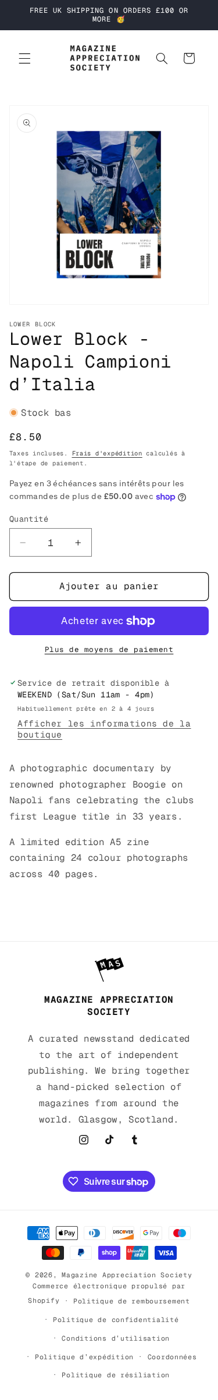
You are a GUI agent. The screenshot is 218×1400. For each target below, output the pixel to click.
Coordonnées (172, 1356)
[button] (24, 58)
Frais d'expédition (107, 453)
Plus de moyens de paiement (109, 649)
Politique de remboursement (131, 1300)
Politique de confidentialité (116, 1319)
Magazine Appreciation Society (127, 1274)
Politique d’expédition (84, 1356)
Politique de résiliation (116, 1374)
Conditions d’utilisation (116, 1338)
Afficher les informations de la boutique (104, 729)
